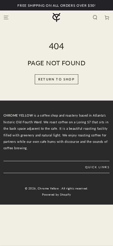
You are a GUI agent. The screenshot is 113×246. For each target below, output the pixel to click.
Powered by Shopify (56, 194)
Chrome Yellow (49, 188)
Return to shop (56, 79)
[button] (95, 17)
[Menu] (6, 17)
